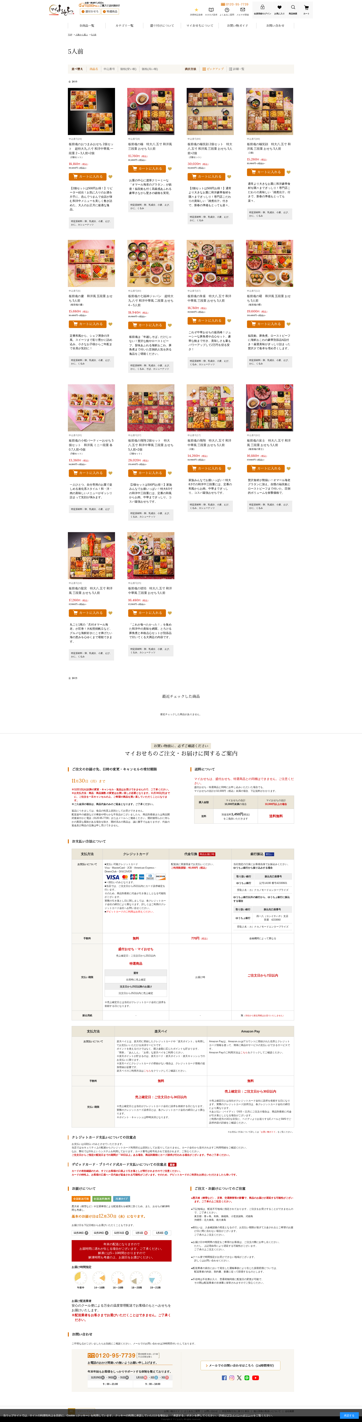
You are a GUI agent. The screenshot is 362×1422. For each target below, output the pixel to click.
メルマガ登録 (242, 15)
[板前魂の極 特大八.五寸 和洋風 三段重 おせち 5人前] (150, 111)
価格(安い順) (128, 69)
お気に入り (279, 13)
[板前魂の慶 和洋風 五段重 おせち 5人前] (91, 263)
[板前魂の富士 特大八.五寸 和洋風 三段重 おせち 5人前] (269, 407)
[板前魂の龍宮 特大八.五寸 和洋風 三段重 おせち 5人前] (91, 555)
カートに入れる (91, 176)
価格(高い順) (150, 69)
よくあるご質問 (227, 15)
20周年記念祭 (196, 15)
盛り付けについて (162, 25)
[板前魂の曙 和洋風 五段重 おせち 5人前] (269, 263)
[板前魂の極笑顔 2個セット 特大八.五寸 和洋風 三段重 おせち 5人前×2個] (210, 111)
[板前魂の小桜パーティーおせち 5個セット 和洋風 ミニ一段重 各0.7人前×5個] (91, 407)
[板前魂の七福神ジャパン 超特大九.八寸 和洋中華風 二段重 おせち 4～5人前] (150, 263)
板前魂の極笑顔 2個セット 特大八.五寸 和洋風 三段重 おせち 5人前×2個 (210, 149)
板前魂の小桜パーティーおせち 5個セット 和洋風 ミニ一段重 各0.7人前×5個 (91, 445)
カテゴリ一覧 (124, 25)
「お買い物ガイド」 (268, 1132)
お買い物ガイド (237, 25)
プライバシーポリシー (240, 1415)
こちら (147, 1070)
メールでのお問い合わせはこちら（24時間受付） (242, 1365)
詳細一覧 (238, 69)
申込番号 (109, 69)
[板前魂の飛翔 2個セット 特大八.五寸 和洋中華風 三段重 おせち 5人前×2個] (150, 407)
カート (306, 13)
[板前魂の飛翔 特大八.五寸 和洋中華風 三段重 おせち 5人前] (210, 407)
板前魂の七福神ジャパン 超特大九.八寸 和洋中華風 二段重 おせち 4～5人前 (150, 300)
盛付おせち (92, 11)
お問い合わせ (275, 25)
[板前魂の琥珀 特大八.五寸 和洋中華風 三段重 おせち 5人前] (150, 555)
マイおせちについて (199, 25)
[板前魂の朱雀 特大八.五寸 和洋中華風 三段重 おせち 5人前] (210, 263)
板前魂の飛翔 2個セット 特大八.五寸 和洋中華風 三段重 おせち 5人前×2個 (150, 445)
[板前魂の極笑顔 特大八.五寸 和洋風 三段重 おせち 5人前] (269, 111)
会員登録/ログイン (262, 13)
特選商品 (112, 11)
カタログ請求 (211, 15)
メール (122, 818)
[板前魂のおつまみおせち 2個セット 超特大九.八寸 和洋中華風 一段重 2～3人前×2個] (91, 111)
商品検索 (293, 13)
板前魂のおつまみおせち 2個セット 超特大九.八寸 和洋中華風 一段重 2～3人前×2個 (91, 149)
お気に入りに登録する (110, 177)
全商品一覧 (86, 25)
